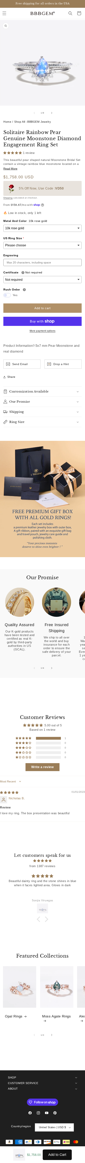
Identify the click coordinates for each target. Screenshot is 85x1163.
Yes (15, 295)
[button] (4, 13)
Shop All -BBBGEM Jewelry (32, 121)
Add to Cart (57, 1155)
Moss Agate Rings (56, 1016)
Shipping (8, 198)
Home (7, 121)
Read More (10, 168)
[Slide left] (33, 113)
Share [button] (11, 376)
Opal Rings (14, 1016)
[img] (9, 792)
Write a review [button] (42, 767)
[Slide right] (51, 113)
